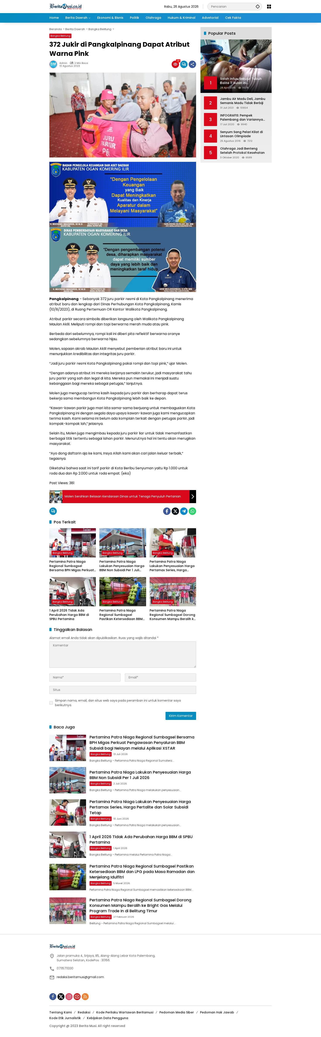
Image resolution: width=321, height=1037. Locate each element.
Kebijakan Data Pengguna (107, 1018)
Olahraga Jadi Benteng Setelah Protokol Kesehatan (242, 150)
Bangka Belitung (60, 36)
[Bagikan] (192, 64)
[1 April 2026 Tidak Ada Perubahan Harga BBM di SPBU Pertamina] (72, 591)
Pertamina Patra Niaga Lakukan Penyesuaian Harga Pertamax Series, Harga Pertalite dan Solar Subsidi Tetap (172, 566)
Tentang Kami (60, 1012)
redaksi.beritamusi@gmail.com (80, 977)
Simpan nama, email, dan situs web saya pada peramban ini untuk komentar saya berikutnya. (118, 702)
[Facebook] (167, 511)
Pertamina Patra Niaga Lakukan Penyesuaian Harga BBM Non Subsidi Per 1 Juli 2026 (121, 566)
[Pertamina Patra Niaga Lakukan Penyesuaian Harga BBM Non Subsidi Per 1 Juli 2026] (122, 542)
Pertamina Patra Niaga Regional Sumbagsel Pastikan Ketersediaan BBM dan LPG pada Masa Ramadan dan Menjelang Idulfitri (121, 614)
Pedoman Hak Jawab (217, 1012)
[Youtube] (77, 996)
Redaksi (84, 1012)
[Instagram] (69, 996)
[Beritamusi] (65, 6)
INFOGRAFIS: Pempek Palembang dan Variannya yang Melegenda (241, 117)
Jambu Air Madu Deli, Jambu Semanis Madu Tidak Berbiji (242, 101)
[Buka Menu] (269, 6)
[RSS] (85, 996)
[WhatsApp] (192, 511)
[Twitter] (175, 511)
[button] (257, 6)
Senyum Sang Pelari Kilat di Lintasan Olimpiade (241, 134)
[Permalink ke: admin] (54, 64)
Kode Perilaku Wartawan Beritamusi (124, 1012)
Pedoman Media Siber (176, 1012)
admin (63, 63)
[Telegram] (184, 511)
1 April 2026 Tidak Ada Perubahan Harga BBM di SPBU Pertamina (69, 614)
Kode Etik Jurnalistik (65, 1018)
